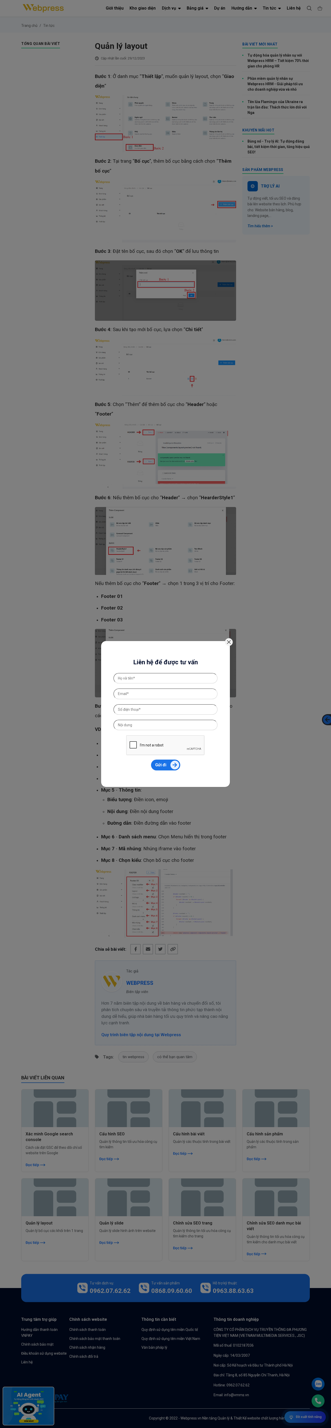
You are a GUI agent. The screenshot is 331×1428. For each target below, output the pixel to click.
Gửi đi (160, 764)
